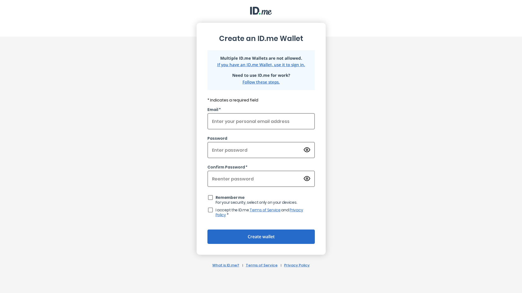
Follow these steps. (261, 82)
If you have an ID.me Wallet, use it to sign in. (261, 64)
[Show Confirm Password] (307, 179)
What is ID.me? (225, 265)
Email (212, 109)
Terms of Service (265, 210)
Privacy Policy (297, 265)
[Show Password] (307, 150)
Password (217, 138)
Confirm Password (226, 167)
